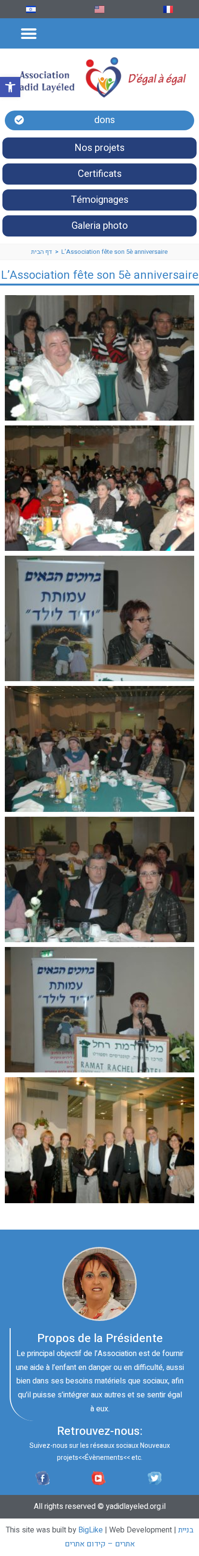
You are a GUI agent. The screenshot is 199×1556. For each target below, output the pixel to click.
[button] (29, 33)
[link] (10, 87)
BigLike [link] (90, 1530)
